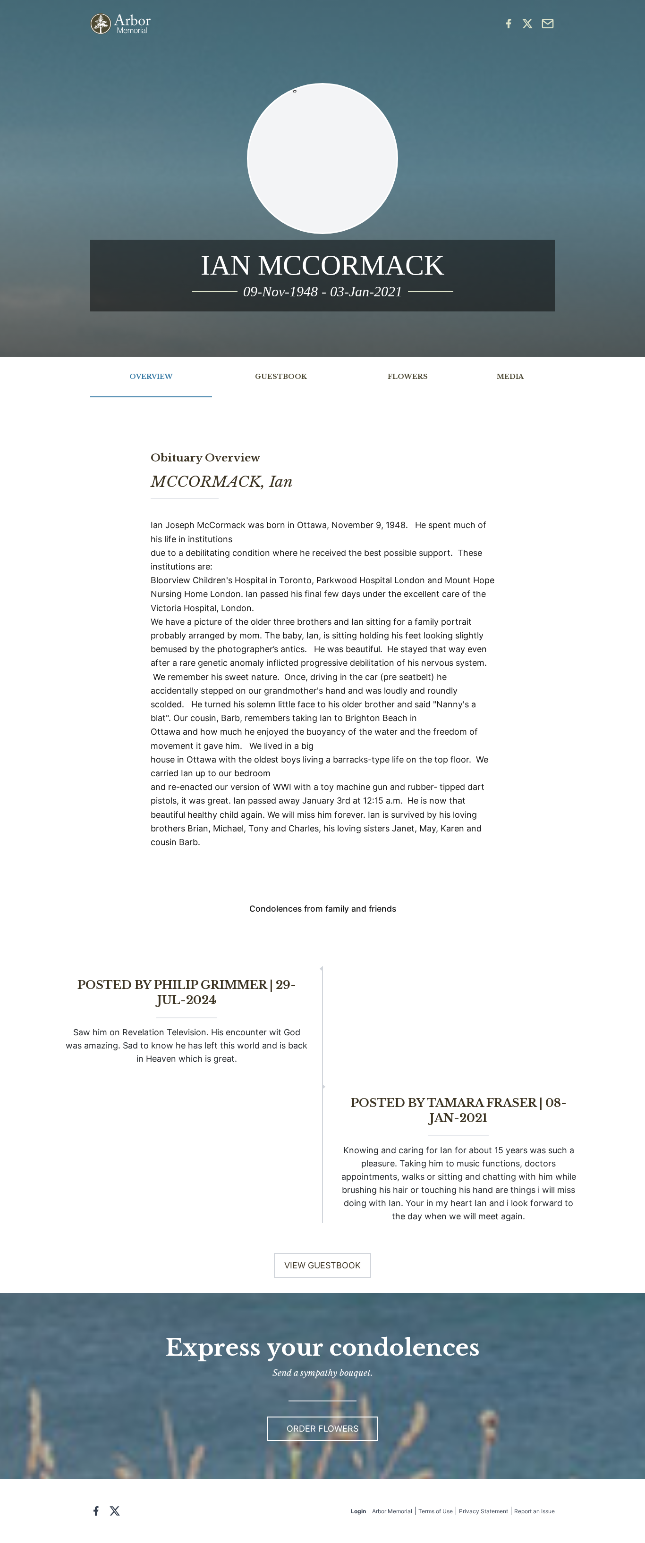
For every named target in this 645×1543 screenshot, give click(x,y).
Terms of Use (435, 1511)
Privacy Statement (483, 1511)
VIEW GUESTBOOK (322, 1265)
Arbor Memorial (392, 1511)
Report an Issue (534, 1511)
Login (358, 1511)
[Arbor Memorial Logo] (120, 23)
